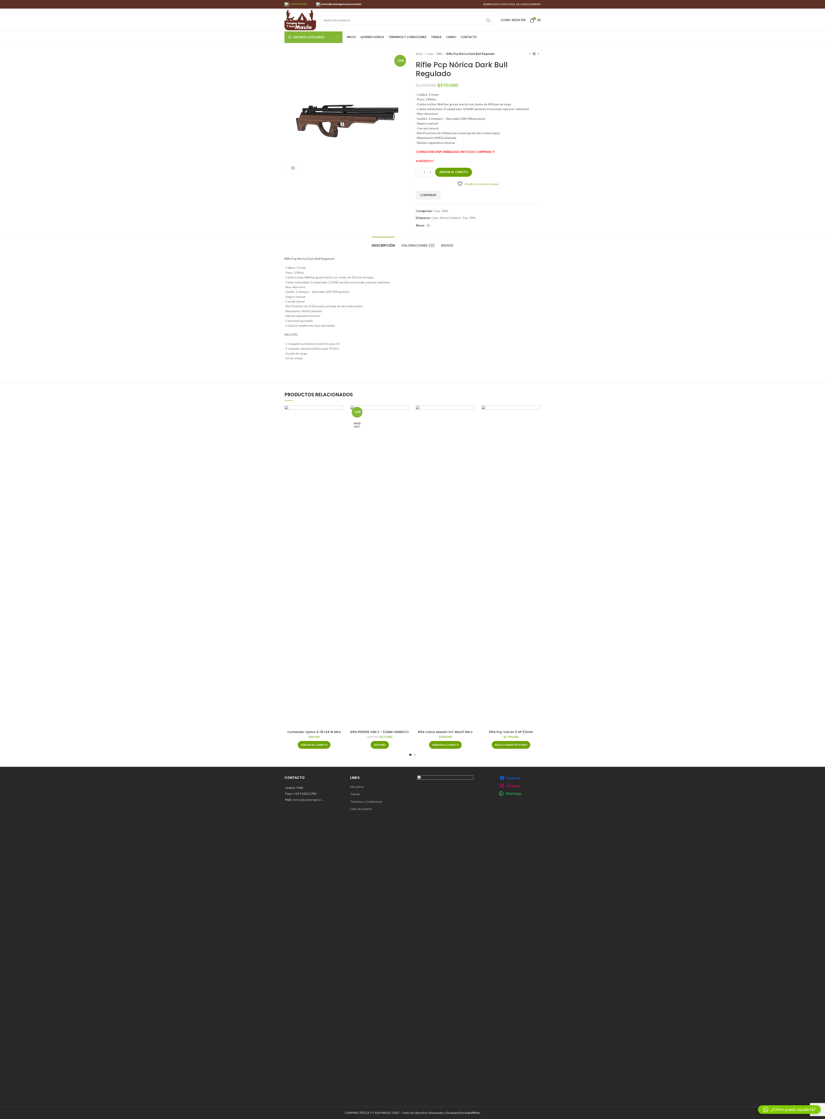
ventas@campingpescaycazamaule (340, 4)
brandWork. (472, 1112)
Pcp (465, 218)
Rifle (440, 53)
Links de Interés (361, 809)
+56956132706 (298, 4)
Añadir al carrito (453, 172)
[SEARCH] (488, 20)
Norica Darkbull (450, 218)
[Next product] (538, 54)
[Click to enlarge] (293, 168)
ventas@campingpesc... (308, 799)
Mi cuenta (357, 787)
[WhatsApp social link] (428, 225)
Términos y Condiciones (366, 801)
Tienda (355, 794)
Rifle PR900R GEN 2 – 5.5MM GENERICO (379, 732)
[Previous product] (530, 54)
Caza (430, 53)
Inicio (419, 53)
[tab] (383, 243)
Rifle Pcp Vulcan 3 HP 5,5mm (511, 732)
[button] (314, 745)
